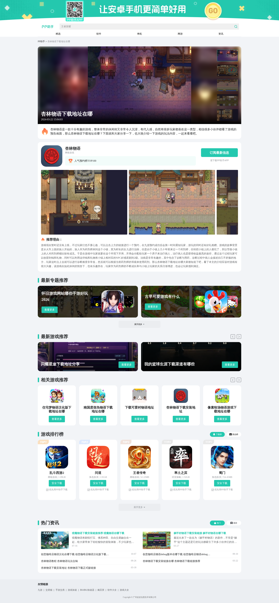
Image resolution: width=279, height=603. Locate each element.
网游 (180, 33)
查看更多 (49, 309)
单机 (139, 33)
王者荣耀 (66, 26)
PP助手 (41, 41)
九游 (40, 590)
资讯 (220, 33)
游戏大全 (124, 590)
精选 (58, 33)
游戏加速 (72, 590)
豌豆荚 (101, 590)
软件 (98, 33)
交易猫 (49, 590)
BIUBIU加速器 (87, 590)
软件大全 (112, 590)
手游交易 (60, 590)
